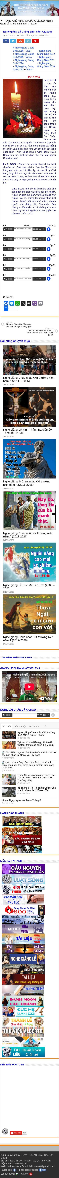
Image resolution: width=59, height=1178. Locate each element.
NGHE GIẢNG (44, 36)
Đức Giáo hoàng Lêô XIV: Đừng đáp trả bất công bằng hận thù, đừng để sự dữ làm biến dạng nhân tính (28, 765)
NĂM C (23, 21)
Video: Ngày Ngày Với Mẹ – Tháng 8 (21, 800)
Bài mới (7, 726)
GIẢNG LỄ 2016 (37, 21)
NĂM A (36, 36)
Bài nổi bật (20, 726)
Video (29, 57)
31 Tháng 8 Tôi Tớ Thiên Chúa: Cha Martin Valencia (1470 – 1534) (36, 789)
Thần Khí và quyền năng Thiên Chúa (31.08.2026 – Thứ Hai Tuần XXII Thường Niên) (36, 778)
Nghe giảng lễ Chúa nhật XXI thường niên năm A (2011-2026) (26, 483)
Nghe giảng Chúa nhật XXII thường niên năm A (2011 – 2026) (28, 379)
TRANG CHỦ (10, 21)
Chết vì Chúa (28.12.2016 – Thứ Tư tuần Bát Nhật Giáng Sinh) (40, 332)
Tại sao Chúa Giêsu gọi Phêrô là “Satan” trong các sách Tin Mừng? (35, 743)
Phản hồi (34, 726)
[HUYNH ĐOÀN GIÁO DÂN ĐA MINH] (29, 8)
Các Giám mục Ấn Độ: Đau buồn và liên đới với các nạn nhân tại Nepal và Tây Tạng (29, 753)
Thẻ (44, 726)
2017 (29, 50)
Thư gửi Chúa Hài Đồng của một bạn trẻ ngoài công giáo (19, 324)
